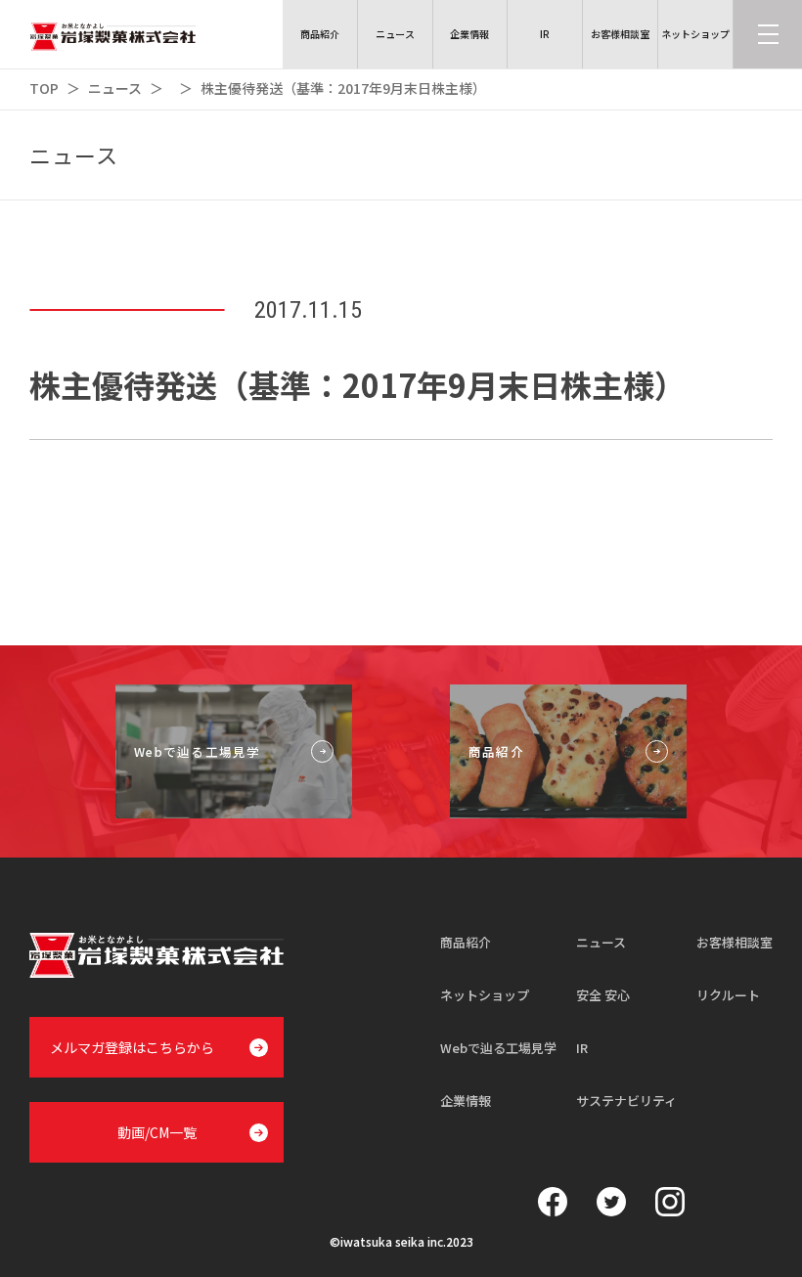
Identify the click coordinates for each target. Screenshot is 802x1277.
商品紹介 (465, 942)
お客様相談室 (734, 942)
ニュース (115, 88)
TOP (44, 88)
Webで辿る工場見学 (498, 1047)
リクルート (728, 995)
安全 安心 (603, 995)
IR (582, 1047)
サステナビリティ (626, 1100)
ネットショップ (484, 995)
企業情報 (465, 1100)
